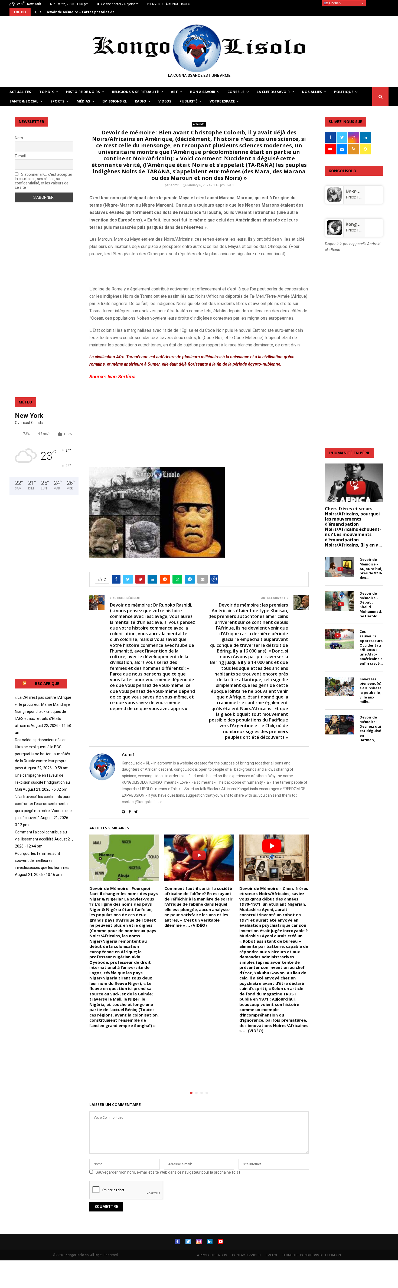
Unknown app (360, 191)
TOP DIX (46, 91)
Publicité (188, 101)
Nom (19, 138)
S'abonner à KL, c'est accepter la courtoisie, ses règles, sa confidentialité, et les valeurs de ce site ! (43, 181)
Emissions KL (114, 101)
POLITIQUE (343, 91)
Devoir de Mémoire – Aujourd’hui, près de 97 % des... (371, 568)
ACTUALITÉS (20, 91)
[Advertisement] (152, 270)
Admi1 (175, 185)
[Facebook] (177, 1241)
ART (174, 91)
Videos (164, 101)
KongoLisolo (358, 224)
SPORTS (57, 101)
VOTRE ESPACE (222, 101)
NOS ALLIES (312, 91)
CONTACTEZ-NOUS (246, 1255)
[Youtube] (220, 1241)
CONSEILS (235, 91)
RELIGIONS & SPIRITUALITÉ (135, 91)
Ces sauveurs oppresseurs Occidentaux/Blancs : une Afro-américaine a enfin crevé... (371, 647)
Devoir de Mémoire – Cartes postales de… (81, 12)
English (334, 3)
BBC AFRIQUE (47, 683)
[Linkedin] (210, 1241)
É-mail (20, 156)
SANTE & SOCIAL (23, 101)
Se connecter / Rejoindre (119, 4)
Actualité (198, 124)
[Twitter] (188, 1241)
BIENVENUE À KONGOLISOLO (168, 4)
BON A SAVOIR (202, 91)
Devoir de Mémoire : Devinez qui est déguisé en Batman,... (370, 728)
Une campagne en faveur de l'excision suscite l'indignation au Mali (42, 782)
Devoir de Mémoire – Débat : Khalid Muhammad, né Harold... (371, 604)
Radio (140, 101)
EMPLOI (271, 1255)
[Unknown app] (334, 200)
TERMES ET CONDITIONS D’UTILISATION (311, 1255)
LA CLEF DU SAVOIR (273, 91)
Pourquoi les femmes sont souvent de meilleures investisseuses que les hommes (42, 860)
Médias (83, 101)
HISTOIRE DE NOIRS (83, 91)
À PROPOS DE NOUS (212, 1255)
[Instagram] (199, 1241)
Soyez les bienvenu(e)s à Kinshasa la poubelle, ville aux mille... (370, 690)
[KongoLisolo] (334, 233)
